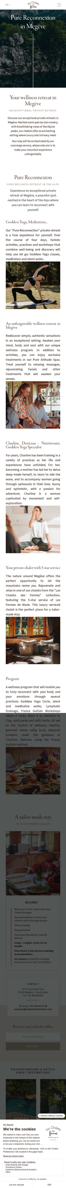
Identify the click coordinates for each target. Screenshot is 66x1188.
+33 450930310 (35, 995)
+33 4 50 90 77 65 (38, 1006)
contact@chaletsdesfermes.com (33, 1009)
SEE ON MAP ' (33, 1000)
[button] (8, 5)
